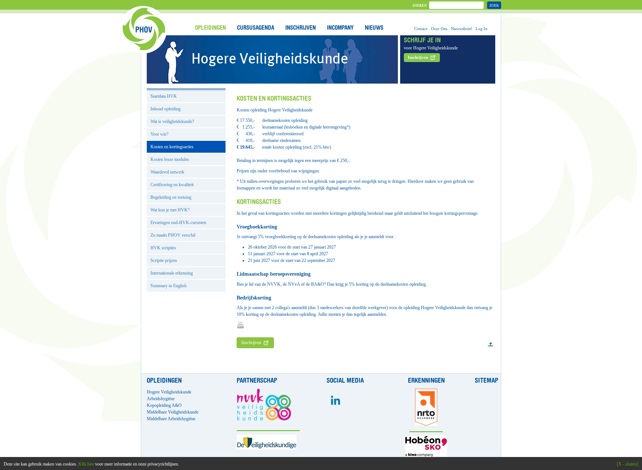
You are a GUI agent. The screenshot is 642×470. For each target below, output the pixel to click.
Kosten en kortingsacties (172, 147)
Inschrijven (251, 342)
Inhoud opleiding (165, 109)
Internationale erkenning (171, 273)
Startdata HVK (163, 96)
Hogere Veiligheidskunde (169, 392)
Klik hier (86, 464)
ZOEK (494, 5)
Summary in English (168, 285)
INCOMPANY (340, 28)
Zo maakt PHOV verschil (172, 235)
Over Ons (439, 28)
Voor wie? (159, 134)
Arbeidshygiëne (161, 398)
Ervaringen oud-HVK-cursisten (178, 222)
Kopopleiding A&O (164, 405)
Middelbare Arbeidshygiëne (171, 418)
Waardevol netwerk (167, 172)
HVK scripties (163, 248)
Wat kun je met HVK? (169, 210)
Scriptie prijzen (163, 260)
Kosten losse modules (169, 159)
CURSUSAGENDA (255, 28)
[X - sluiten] (627, 464)
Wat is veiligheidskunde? (172, 121)
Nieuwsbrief (461, 28)
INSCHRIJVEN (300, 28)
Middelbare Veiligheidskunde (172, 412)
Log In (481, 28)
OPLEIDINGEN (210, 28)
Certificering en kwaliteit (172, 184)
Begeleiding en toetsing (170, 197)
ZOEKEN (419, 5)
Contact (420, 28)
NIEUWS (374, 28)
